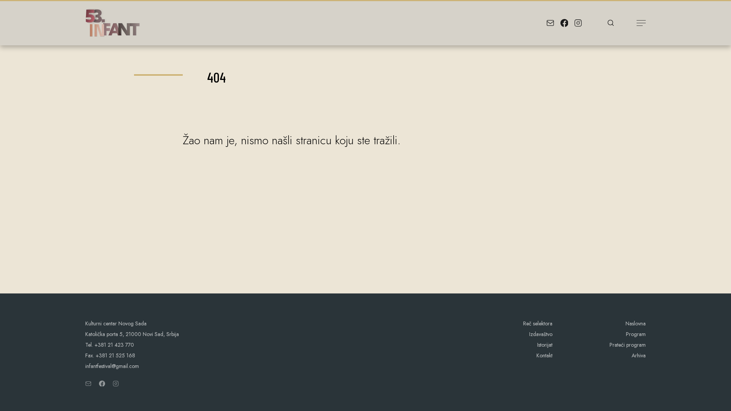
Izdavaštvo (540, 334)
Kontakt (544, 355)
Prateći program (628, 345)
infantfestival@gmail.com (112, 366)
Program (636, 334)
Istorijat (544, 345)
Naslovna (636, 323)
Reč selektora (537, 323)
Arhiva (639, 355)
